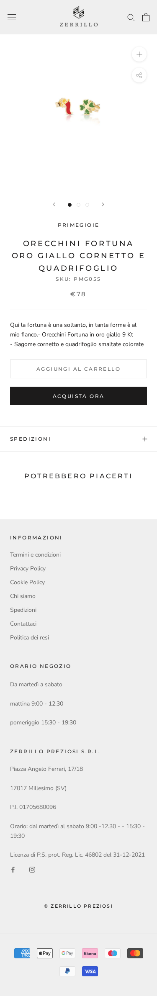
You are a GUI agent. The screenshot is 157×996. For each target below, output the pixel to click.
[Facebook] (13, 869)
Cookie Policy (27, 582)
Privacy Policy (28, 568)
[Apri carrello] (145, 17)
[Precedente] (54, 204)
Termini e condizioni (35, 555)
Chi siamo (23, 596)
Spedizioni (30, 439)
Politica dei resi (29, 638)
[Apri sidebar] (12, 17)
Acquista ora (79, 396)
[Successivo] (103, 204)
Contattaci (23, 624)
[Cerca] (131, 17)
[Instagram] (32, 869)
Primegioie (79, 225)
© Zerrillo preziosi (78, 906)
